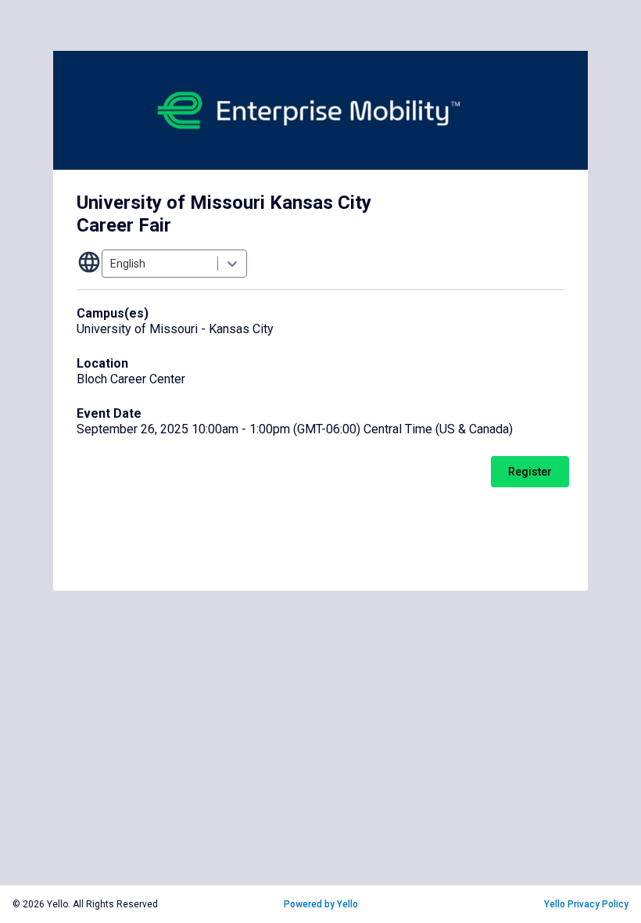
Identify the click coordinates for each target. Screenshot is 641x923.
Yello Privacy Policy (586, 904)
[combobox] (111, 263)
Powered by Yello (321, 904)
